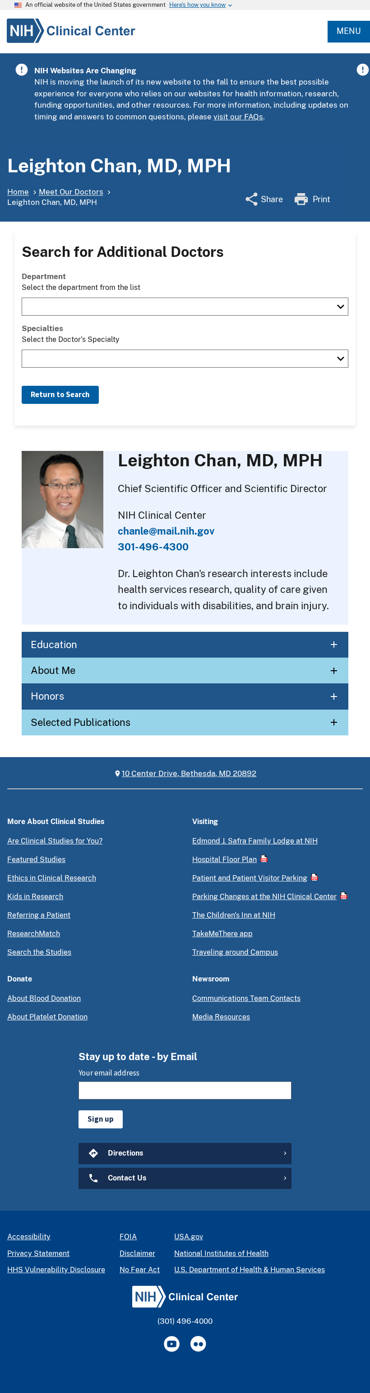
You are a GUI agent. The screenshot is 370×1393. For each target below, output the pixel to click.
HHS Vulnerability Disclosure (56, 1269)
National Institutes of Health (221, 1253)
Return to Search (60, 394)
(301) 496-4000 (185, 1321)
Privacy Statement (38, 1253)
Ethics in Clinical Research (51, 878)
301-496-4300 (153, 547)
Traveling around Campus (235, 952)
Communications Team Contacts (246, 998)
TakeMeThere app (222, 933)
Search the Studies (39, 952)
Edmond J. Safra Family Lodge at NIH (255, 841)
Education (54, 644)
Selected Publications (80, 722)
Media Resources (221, 1017)
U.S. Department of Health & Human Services (249, 1269)
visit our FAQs (238, 116)
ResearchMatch (33, 933)
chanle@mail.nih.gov (166, 531)
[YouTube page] (172, 1344)
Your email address (109, 1073)
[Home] (67, 43)
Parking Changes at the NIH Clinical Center (264, 896)
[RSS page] (198, 1344)
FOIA (128, 1236)
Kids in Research (35, 896)
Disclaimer (137, 1253)
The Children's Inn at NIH (233, 915)
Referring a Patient (38, 915)
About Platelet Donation (47, 1017)
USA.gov (188, 1236)
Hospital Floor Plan (224, 859)
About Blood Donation (44, 998)
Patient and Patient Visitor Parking (249, 878)
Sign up (101, 1119)
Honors (47, 696)
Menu (349, 31)
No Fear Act (140, 1269)
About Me (53, 670)
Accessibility (29, 1236)
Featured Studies (36, 859)
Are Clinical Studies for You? (54, 841)
